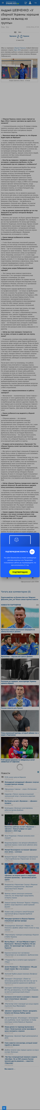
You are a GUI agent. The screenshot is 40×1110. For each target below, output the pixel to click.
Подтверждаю (20, 572)
